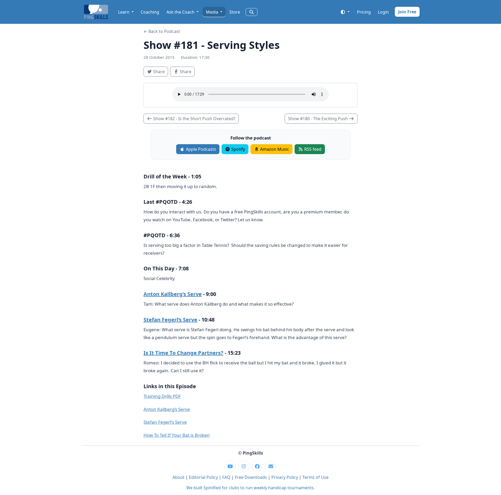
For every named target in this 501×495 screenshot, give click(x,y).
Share (160, 71)
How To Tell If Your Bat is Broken (177, 435)
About (178, 477)
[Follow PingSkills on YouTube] (230, 466)
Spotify (237, 149)
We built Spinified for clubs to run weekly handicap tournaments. (250, 488)
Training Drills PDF (162, 396)
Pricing (364, 12)
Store (234, 12)
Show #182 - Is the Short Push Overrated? (193, 118)
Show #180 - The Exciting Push (318, 118)
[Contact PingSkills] (271, 466)
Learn (124, 12)
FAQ (226, 477)
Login (383, 12)
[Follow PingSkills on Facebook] (257, 466)
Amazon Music (274, 149)
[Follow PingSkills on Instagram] (243, 466)
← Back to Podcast (162, 31)
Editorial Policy (203, 477)
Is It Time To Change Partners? (183, 352)
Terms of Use (315, 477)
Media (212, 12)
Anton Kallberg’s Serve (173, 294)
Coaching (150, 12)
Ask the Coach (180, 12)
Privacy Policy (284, 477)
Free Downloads (251, 477)
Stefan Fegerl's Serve (165, 422)
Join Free (407, 12)
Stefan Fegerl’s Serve (170, 319)
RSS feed (312, 149)
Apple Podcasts (200, 149)
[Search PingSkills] (252, 12)
